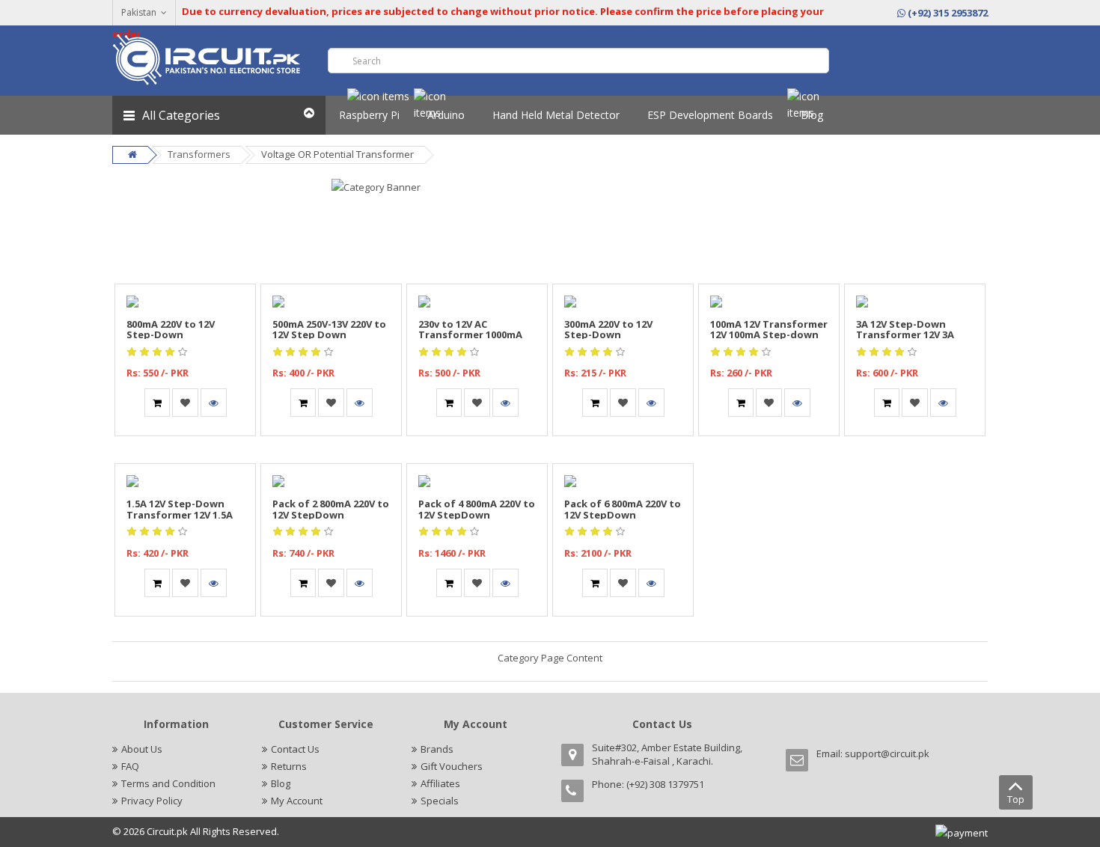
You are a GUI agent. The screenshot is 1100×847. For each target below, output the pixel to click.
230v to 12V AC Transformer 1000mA (470, 329)
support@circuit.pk (887, 753)
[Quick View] (214, 402)
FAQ (130, 766)
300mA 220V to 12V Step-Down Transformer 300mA (613, 334)
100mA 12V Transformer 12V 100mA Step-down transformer (769, 334)
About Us (141, 749)
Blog (280, 783)
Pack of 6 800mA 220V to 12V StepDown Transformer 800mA (622, 514)
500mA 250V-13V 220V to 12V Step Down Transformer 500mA (329, 334)
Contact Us (295, 749)
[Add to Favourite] (185, 402)
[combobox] (578, 60)
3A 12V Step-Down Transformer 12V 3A (905, 329)
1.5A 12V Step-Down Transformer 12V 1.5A (179, 509)
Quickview (185, 292)
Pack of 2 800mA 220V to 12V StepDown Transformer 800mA (330, 514)
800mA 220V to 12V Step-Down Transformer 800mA (175, 334)
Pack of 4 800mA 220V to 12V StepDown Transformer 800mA (476, 514)
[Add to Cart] (157, 402)
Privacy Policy (152, 800)
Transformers (199, 154)
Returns (289, 766)
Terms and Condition (168, 783)
